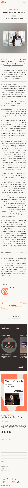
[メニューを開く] (24, 2)
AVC (21, 63)
